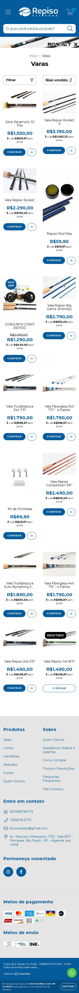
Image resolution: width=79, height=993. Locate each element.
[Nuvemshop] (17, 974)
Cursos (8, 773)
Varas (7, 740)
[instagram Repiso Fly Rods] (8, 872)
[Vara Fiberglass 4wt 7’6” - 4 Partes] (71, 614)
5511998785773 (21, 812)
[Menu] (8, 12)
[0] (70, 13)
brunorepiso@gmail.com (29, 828)
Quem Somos (14, 781)
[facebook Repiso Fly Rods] (21, 872)
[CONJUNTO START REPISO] (31, 359)
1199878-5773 (20, 820)
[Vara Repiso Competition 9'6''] (71, 512)
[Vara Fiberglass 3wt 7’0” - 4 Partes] (71, 437)
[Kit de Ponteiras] (31, 536)
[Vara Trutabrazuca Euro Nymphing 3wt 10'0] (31, 614)
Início (33, 56)
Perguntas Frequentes (52, 779)
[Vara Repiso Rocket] (31, 227)
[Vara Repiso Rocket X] (71, 150)
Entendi (68, 986)
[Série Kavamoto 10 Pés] (31, 152)
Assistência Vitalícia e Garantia (59, 750)
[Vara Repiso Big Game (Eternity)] (71, 336)
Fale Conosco (53, 789)
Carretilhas (11, 756)
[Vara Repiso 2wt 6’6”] (31, 688)
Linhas (8, 748)
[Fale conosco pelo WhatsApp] (72, 973)
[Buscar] (70, 29)
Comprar (14, 152)
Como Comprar (54, 760)
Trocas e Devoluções (59, 768)
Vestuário (10, 765)
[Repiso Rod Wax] (71, 260)
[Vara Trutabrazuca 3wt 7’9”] (31, 437)
